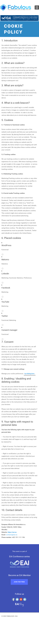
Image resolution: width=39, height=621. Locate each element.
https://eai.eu (12, 532)
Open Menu (37, 7)
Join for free (19, 582)
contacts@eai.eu (11, 535)
